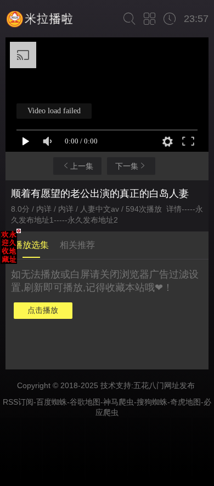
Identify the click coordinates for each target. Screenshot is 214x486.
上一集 (81, 166)
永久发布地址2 (92, 220)
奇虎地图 (185, 401)
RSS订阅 (18, 401)
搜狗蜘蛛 (152, 401)
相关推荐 (77, 245)
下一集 (126, 166)
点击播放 (42, 310)
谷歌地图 (85, 401)
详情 (174, 209)
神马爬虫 (118, 401)
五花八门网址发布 (164, 385)
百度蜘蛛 (51, 401)
